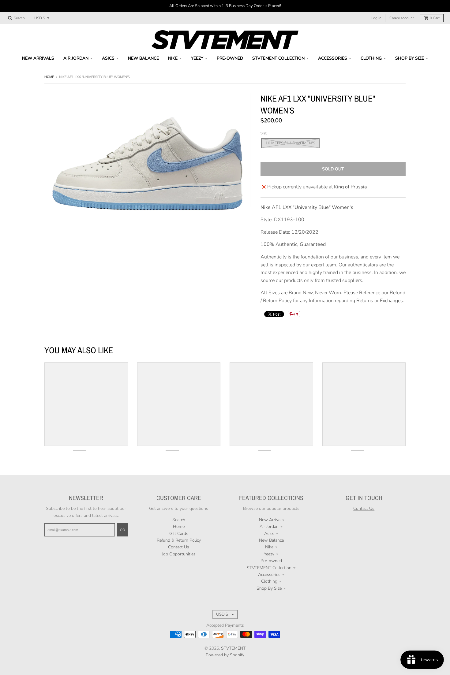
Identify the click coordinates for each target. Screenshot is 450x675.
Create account (401, 18)
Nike (269, 547)
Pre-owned (271, 561)
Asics (269, 533)
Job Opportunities (179, 554)
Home (49, 77)
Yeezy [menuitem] (197, 58)
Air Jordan (269, 526)
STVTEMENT (233, 648)
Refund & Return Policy (179, 540)
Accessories (269, 574)
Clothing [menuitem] (371, 58)
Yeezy (269, 554)
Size (264, 133)
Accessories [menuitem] (332, 58)
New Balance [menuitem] (143, 58)
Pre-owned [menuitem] (230, 58)
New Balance (271, 540)
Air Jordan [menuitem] (75, 58)
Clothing (269, 581)
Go (122, 530)
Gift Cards (178, 533)
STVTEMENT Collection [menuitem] (278, 58)
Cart (435, 18)
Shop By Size (269, 588)
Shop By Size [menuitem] (409, 58)
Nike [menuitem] (173, 58)
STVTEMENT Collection (269, 568)
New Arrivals (271, 520)
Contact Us (178, 547)
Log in (376, 18)
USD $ (39, 18)
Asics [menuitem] (108, 58)
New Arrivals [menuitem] (38, 58)
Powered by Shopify (225, 655)
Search (178, 520)
